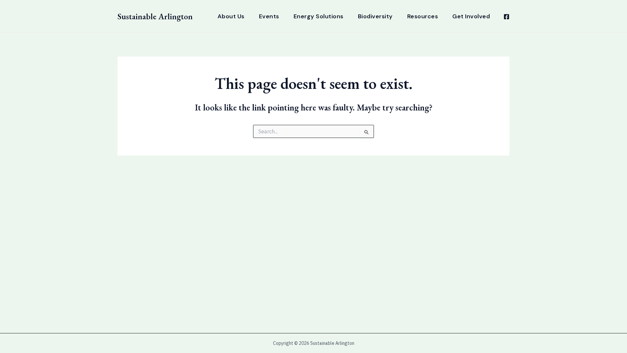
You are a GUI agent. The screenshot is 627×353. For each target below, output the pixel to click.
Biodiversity (375, 16)
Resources (422, 16)
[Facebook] (506, 17)
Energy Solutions (319, 16)
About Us (231, 16)
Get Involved (471, 16)
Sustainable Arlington (155, 16)
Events (269, 16)
